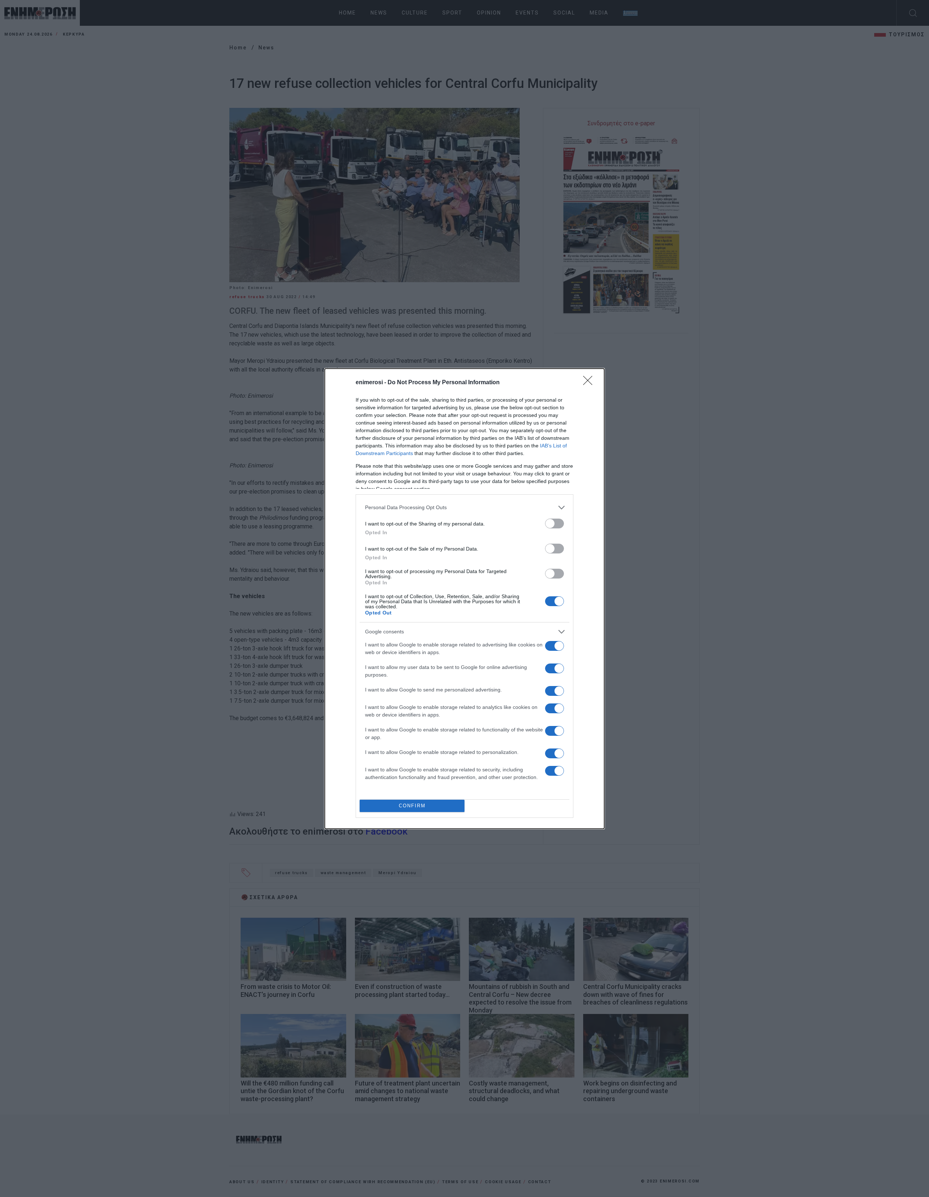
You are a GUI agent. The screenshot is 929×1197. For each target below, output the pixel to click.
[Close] (590, 383)
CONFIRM (412, 805)
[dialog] (464, 599)
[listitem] (464, 507)
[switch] (554, 523)
